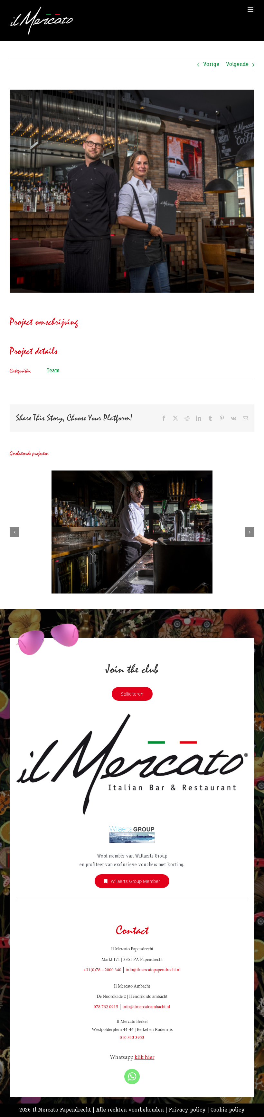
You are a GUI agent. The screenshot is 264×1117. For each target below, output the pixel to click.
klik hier (145, 1057)
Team (53, 371)
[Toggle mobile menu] (251, 9)
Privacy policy (187, 1110)
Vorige (211, 64)
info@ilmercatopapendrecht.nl (153, 970)
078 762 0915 (106, 1007)
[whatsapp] (132, 1076)
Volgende (237, 64)
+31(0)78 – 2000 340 (102, 970)
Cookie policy (228, 1110)
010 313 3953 (132, 1038)
